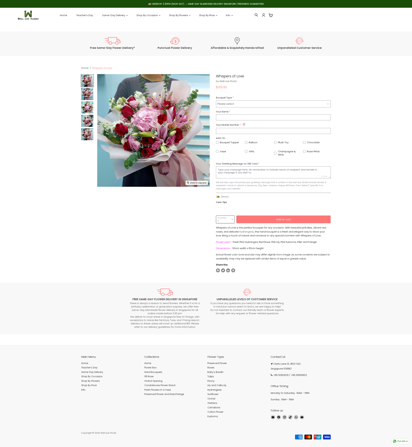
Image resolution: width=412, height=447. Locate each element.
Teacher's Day (84, 15)
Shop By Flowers (179, 15)
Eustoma (212, 416)
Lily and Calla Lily (216, 385)
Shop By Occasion (147, 15)
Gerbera (212, 403)
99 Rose (149, 376)
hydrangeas (246, 231)
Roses (210, 367)
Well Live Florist (228, 81)
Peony (211, 381)
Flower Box (150, 367)
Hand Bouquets (153, 372)
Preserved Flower (217, 363)
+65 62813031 (281, 375)
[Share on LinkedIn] (228, 270)
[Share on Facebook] (218, 270)
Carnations (213, 407)
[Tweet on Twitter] (223, 270)
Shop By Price (207, 15)
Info (228, 15)
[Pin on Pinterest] (233, 270)
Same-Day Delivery (114, 15)
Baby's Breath (215, 372)
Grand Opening (153, 381)
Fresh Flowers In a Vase (157, 389)
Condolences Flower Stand (159, 385)
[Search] (256, 15)
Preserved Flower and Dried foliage (164, 394)
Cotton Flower (215, 411)
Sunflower (212, 394)
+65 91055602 (299, 375)
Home (63, 15)
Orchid (211, 398)
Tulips (210, 376)
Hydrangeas (214, 389)
